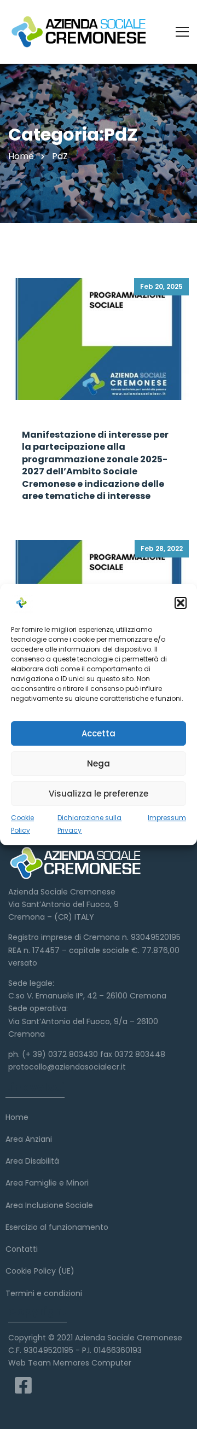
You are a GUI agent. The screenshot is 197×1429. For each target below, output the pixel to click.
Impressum (167, 817)
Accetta (98, 733)
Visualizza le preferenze (98, 793)
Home (21, 156)
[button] (180, 602)
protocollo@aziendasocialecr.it (67, 1066)
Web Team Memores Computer (69, 1362)
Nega (98, 763)
